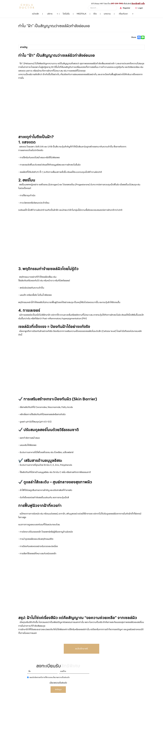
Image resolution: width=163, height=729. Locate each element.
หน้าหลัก (35, 13)
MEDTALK (81, 13)
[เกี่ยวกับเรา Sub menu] (132, 14)
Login (140, 8)
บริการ (49, 13)
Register (126, 8)
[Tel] (157, 27)
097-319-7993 (117, 3)
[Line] (157, 19)
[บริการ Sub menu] (57, 14)
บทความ (107, 13)
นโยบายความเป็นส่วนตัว (58, 682)
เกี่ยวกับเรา (123, 13)
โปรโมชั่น (66, 13)
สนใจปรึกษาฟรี (81, 648)
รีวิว (95, 13)
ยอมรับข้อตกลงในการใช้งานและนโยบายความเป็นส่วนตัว (49, 677)
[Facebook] (139, 37)
